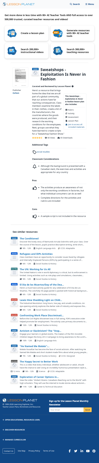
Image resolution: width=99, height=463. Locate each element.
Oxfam (16, 93)
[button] (89, 4)
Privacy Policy (34, 451)
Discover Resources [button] (15, 429)
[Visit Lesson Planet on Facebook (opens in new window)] (69, 451)
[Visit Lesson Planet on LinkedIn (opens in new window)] (81, 451)
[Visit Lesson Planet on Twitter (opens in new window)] (75, 451)
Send (87, 409)
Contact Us (8, 451)
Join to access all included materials (76, 125)
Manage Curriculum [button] (15, 439)
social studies (43, 151)
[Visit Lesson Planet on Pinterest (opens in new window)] (93, 451)
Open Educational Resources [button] (22, 420)
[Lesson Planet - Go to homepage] (20, 4)
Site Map (21, 451)
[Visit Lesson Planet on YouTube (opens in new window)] (87, 451)
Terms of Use (48, 451)
